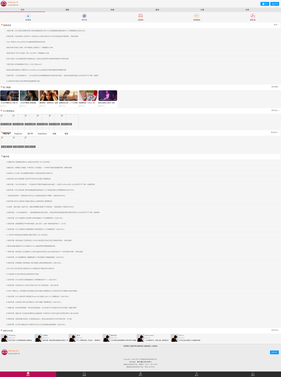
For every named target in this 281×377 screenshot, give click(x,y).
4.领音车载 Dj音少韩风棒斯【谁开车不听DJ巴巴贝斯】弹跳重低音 (28, 179)
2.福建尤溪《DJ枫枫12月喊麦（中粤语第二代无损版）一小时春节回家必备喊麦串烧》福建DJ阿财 (39, 167)
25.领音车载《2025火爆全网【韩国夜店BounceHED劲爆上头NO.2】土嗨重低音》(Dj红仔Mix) (37, 296)
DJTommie (12, 335)
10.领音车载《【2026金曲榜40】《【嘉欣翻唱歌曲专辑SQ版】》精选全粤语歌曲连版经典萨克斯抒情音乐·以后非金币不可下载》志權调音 (53, 212)
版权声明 (134, 346)
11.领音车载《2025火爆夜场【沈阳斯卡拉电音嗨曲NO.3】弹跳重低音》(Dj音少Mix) (34, 218)
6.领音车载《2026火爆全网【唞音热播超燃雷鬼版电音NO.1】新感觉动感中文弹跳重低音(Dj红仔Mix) (40, 190)
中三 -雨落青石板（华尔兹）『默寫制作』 (89, 340)
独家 (67, 10)
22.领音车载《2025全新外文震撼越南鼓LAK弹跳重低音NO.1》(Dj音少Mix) (31, 280)
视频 (84, 375)
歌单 (157, 10)
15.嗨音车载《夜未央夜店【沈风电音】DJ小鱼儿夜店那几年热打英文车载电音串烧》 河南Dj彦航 (39, 240)
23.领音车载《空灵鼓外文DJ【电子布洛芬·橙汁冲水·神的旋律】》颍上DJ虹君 (32, 285)
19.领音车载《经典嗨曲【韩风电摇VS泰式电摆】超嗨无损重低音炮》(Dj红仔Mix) (33, 263)
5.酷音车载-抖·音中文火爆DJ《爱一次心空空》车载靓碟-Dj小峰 (27, 53)
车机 (276, 4)
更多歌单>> (275, 132)
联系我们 (127, 346)
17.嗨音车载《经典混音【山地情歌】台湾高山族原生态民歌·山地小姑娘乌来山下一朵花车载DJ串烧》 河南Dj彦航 (44, 252)
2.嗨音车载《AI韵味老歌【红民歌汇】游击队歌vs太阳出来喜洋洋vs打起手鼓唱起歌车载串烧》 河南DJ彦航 (42, 36)
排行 (140, 375)
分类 (247, 10)
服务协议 (140, 346)
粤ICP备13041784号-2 (144, 362)
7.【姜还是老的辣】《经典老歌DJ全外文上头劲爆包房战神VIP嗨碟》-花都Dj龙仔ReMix (35, 195)
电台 (196, 375)
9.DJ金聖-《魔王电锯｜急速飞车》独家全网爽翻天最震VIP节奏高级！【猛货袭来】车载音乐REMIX (40, 207)
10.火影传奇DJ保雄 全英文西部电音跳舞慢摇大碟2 (23, 81)
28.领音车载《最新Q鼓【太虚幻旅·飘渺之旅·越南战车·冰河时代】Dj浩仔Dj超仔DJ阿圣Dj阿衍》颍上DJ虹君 (42, 313)
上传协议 (154, 346)
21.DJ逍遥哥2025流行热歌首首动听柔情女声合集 (22, 274)
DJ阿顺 (45, 335)
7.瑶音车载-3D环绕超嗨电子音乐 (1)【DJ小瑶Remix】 (24, 64)
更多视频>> (275, 87)
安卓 (266, 4)
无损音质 (140, 17)
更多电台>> (275, 110)
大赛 (202, 10)
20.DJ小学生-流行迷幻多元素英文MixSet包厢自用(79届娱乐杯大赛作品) (30, 268)
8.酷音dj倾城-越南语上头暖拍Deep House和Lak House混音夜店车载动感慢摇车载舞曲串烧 (36, 70)
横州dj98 (114, 335)
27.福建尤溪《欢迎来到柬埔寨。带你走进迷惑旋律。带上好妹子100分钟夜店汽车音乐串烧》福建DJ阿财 (41, 308)
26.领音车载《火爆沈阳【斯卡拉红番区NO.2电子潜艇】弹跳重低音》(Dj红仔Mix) (33, 302)
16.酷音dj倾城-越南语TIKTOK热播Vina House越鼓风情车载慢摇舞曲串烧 (30, 246)
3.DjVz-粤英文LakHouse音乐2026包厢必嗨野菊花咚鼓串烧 (25, 42)
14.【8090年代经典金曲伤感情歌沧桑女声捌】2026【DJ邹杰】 (27, 235)
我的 (253, 375)
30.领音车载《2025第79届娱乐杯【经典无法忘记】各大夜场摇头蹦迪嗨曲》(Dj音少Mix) (35, 324)
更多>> (276, 24)
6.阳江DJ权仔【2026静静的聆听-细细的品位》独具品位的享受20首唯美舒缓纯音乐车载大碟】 (37, 59)
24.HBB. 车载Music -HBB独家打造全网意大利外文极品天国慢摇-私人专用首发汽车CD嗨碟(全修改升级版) (41, 291)
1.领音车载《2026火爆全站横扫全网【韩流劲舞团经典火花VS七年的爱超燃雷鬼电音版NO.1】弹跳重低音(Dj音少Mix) (45, 31)
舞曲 (28, 375)
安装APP (274, 352)
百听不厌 (84, 17)
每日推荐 (28, 17)
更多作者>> (275, 330)
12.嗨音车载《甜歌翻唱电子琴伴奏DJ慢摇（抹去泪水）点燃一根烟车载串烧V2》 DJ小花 (36, 223)
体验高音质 (197, 17)
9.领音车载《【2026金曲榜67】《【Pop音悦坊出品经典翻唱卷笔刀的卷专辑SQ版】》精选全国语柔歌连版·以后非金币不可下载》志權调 (52, 75)
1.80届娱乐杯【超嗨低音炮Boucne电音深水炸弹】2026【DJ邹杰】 (28, 162)
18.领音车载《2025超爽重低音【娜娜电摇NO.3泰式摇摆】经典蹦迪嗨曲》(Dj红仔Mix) (35, 257)
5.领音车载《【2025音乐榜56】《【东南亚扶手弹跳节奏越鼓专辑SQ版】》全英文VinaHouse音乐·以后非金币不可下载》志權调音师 (50, 184)
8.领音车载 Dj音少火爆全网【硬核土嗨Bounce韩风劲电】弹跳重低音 (29, 201)
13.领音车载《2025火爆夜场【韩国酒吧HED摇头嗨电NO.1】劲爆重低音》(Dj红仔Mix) (35, 229)
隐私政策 (147, 346)
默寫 (78, 335)
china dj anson (149, 335)
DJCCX (181, 335)
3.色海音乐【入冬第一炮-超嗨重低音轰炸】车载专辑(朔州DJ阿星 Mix (29, 173)
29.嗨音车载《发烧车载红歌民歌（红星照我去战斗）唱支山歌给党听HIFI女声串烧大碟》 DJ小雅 (39, 319)
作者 (112, 10)
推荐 (22, 10)
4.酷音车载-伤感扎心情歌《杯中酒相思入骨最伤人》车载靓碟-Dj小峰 (29, 47)
